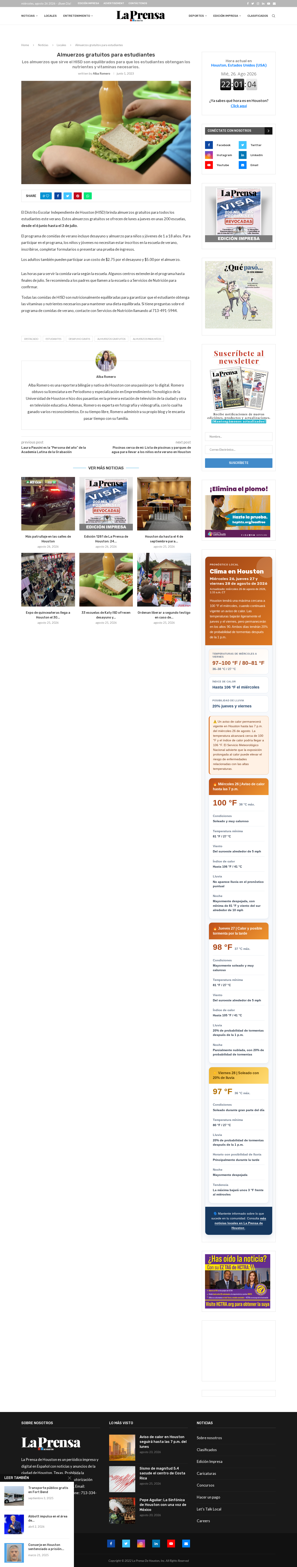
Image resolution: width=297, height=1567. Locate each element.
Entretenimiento (76, 15)
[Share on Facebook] (58, 195)
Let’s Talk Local (209, 1509)
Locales (50, 15)
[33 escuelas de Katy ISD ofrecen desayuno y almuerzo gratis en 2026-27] (106, 580)
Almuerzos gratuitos (111, 338)
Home (25, 45)
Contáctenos (137, 3)
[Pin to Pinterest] (78, 195)
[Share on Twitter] (67, 195)
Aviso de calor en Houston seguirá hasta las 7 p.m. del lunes (163, 1442)
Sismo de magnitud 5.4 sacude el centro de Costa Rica (162, 1473)
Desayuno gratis (79, 338)
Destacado (31, 338)
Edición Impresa (88, 3)
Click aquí (239, 105)
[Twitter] (252, 3)
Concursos (205, 1485)
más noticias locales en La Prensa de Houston (240, 1223)
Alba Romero (101, 73)
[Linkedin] (263, 3)
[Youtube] (268, 3)
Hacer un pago (208, 1497)
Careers (203, 1521)
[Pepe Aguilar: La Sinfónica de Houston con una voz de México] (122, 1511)
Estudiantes (53, 338)
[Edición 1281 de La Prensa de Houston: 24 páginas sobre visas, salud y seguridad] (106, 504)
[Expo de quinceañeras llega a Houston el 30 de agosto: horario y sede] (48, 580)
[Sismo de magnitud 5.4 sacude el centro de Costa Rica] (122, 1479)
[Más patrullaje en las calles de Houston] (48, 504)
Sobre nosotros (209, 1437)
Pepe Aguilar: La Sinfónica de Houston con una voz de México (163, 1505)
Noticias (28, 15)
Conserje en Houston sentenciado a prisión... (46, 1547)
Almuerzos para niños (147, 338)
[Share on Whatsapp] (88, 195)
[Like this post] (47, 195)
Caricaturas (206, 1473)
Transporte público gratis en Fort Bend (48, 1490)
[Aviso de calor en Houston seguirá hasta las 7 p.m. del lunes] (122, 1448)
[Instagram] (258, 3)
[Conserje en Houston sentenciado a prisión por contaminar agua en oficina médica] (14, 1553)
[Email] (274, 3)
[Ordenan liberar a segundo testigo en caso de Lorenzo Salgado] (164, 580)
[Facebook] (248, 3)
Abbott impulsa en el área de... (47, 1518)
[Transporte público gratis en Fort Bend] (14, 1496)
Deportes (196, 15)
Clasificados (257, 15)
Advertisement (113, 3)
